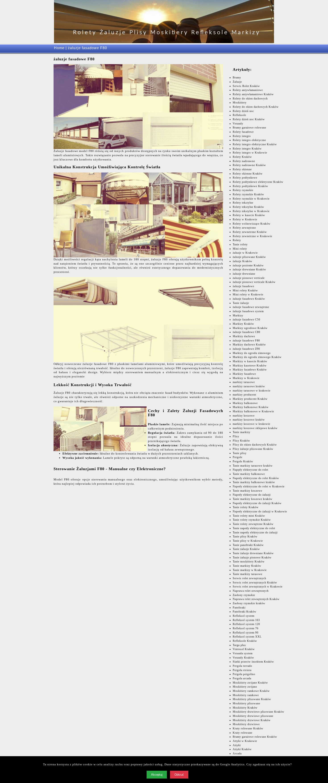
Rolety (237, 240)
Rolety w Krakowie (245, 219)
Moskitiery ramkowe (246, 695)
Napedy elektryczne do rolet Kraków (256, 478)
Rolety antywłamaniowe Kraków (253, 94)
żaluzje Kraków (242, 261)
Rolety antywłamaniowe (248, 90)
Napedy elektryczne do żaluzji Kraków (257, 503)
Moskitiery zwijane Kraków (250, 682)
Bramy (237, 77)
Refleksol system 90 (245, 632)
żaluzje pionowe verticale (249, 278)
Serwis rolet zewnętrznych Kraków (255, 582)
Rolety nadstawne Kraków (249, 165)
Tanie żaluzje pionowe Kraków (252, 557)
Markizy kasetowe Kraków (250, 365)
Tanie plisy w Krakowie (248, 540)
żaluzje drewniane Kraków (249, 269)
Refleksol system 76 (245, 628)
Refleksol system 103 (246, 620)
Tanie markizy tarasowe (247, 574)
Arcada (237, 753)
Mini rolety (240, 248)
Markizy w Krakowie (246, 378)
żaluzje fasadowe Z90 (246, 348)
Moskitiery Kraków (245, 707)
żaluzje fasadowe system (248, 311)
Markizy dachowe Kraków (249, 344)
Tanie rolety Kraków (246, 507)
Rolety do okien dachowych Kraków (256, 106)
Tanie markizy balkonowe (249, 474)
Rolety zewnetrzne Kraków (250, 232)
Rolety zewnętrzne (244, 227)
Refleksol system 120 (246, 624)
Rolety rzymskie (243, 190)
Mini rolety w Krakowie (248, 294)
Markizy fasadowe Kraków (250, 369)
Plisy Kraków (241, 440)
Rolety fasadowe (243, 131)
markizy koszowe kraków (249, 419)
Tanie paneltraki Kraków (248, 545)
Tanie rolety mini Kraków (249, 515)
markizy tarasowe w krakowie (251, 390)
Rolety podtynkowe (245, 177)
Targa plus (239, 645)
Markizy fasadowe (244, 373)
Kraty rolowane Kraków (248, 728)
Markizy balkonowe (245, 403)
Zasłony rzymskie (244, 595)
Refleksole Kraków (245, 640)
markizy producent (244, 394)
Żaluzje (237, 81)
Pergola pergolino (244, 674)
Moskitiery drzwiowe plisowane (253, 716)
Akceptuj (156, 774)
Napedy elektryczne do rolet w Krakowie (258, 486)
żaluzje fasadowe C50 (246, 319)
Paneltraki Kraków (244, 611)
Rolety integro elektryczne (249, 140)
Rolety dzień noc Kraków (249, 119)
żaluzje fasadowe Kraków (249, 298)
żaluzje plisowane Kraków (249, 257)
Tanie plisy (240, 453)
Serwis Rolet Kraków (246, 86)
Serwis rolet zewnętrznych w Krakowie (257, 586)
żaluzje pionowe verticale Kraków (254, 282)
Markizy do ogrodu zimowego (252, 353)
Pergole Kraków (243, 461)
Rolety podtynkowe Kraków (250, 186)
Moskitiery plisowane (246, 703)
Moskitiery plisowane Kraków (252, 699)
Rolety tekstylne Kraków (248, 206)
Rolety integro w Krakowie (250, 152)
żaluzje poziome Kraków (248, 265)
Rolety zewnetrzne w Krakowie (252, 236)
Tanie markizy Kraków (247, 565)
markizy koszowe (244, 415)
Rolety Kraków (242, 156)
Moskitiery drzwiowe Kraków (252, 720)
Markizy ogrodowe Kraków (250, 328)
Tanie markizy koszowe (247, 490)
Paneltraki (239, 607)
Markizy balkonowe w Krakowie (253, 411)
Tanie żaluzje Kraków (246, 549)
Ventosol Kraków (244, 649)
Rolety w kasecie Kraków (249, 215)
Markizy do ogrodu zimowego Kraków (257, 357)
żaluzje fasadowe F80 (246, 340)
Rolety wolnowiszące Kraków (251, 223)
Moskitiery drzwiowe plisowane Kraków (258, 711)
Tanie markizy (241, 432)
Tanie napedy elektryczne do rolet (254, 528)
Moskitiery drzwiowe (246, 724)
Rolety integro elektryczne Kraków (255, 144)
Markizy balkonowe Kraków (251, 407)
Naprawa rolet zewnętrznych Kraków (256, 599)
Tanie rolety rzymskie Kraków (252, 519)
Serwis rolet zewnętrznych (249, 578)
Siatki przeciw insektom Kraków (253, 661)
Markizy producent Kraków (250, 398)
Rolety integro (242, 136)
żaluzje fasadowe (243, 286)
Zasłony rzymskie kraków (249, 603)
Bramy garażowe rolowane (249, 127)
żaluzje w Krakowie (245, 252)
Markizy (238, 315)
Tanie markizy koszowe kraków (252, 499)
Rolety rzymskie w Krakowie (251, 198)
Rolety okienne (242, 169)
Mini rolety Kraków (245, 290)
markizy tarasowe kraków (249, 386)
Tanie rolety (240, 244)
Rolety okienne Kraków (248, 173)
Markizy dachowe (244, 336)
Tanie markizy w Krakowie (250, 570)
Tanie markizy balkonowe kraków (254, 482)
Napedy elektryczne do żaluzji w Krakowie (260, 511)
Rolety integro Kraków (247, 148)
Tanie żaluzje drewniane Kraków (253, 553)
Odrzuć (179, 774)
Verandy (238, 123)
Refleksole (239, 115)
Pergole (237, 457)
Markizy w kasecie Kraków (250, 361)
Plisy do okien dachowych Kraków (255, 444)
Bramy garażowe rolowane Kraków (255, 736)
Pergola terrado (242, 665)
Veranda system (243, 653)
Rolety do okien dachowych (250, 98)
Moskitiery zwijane (245, 686)
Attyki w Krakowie (245, 741)
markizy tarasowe (244, 382)
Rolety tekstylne (243, 202)
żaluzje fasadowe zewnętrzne (251, 307)
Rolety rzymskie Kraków (248, 194)
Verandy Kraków (243, 657)
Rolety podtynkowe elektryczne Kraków (258, 181)
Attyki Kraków (242, 749)
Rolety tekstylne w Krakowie (251, 211)
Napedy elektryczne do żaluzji (252, 494)
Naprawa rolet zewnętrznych (251, 590)
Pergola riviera (242, 670)
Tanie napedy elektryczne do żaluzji (255, 532)
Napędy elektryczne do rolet (250, 469)
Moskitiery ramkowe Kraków (251, 690)
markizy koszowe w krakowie (251, 423)
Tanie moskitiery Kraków (249, 561)
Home (59, 48)
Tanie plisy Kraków (245, 536)
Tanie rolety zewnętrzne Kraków (253, 524)
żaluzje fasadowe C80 (246, 332)
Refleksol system (243, 615)
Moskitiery (240, 102)
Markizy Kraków (243, 323)
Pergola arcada (242, 678)
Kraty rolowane (242, 732)
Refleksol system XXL (247, 636)
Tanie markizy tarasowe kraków (253, 465)
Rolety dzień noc (243, 111)
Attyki (237, 745)
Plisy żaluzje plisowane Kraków (253, 448)
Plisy (236, 436)
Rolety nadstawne (244, 161)
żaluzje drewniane (244, 273)
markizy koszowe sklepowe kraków (255, 428)
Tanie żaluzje (241, 303)
